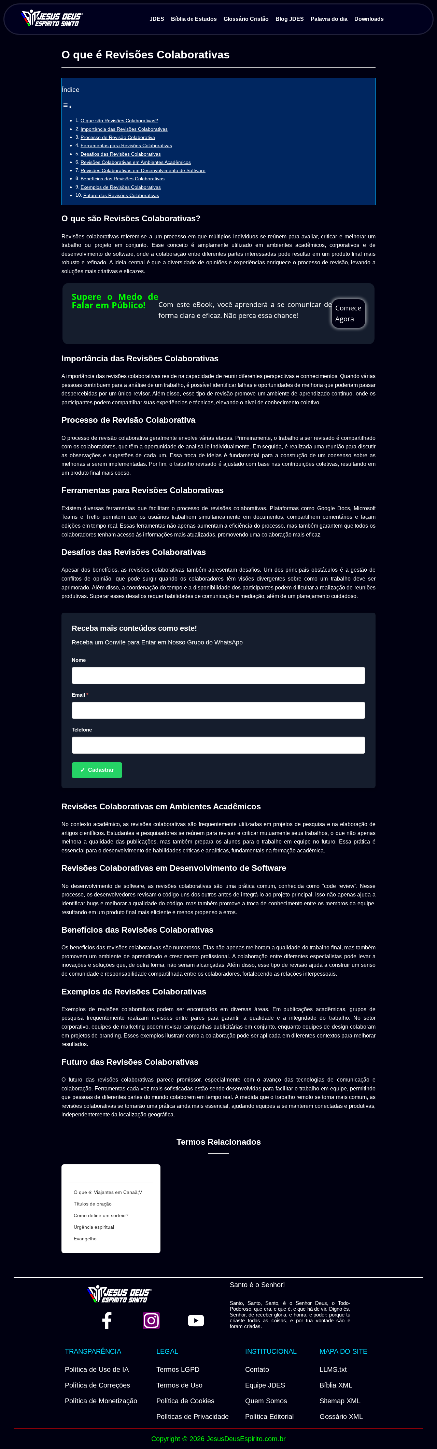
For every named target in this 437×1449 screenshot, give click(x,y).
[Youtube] (196, 1320)
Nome (79, 660)
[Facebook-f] (106, 1320)
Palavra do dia (329, 19)
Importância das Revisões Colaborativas (124, 129)
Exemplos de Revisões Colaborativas (121, 187)
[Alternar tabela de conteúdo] (67, 107)
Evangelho (85, 1238)
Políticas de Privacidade (192, 1416)
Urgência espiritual (94, 1227)
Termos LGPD (177, 1369)
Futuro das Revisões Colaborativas (121, 195)
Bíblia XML (336, 1385)
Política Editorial (269, 1416)
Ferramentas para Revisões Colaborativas (126, 145)
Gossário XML (341, 1416)
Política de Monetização (101, 1401)
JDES (157, 19)
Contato (257, 1369)
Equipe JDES (265, 1385)
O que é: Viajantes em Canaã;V (108, 1192)
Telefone (82, 730)
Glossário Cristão (246, 19)
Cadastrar (97, 770)
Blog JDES (290, 19)
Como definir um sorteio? (101, 1215)
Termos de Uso (179, 1385)
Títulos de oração (93, 1204)
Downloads (369, 19)
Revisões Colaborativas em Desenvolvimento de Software (143, 170)
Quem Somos (266, 1401)
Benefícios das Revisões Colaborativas (123, 178)
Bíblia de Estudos (194, 19)
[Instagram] (151, 1320)
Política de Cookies (185, 1401)
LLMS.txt (333, 1369)
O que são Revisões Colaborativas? (119, 120)
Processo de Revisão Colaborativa (118, 137)
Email (80, 695)
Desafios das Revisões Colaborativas (121, 154)
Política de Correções (97, 1385)
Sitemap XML (340, 1401)
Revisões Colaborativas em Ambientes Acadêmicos (136, 162)
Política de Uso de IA (97, 1369)
